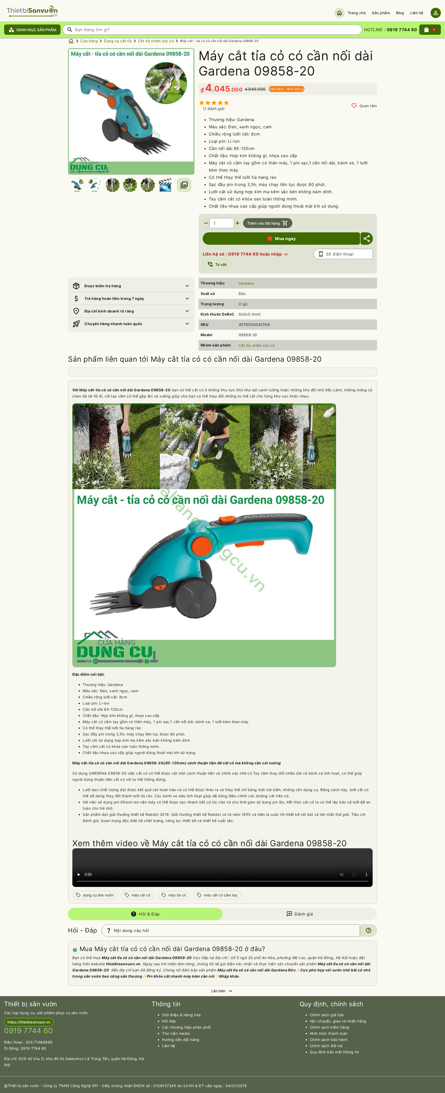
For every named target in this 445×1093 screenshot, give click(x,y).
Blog (400, 13)
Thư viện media (176, 1033)
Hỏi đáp (169, 1021)
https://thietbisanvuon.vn (28, 1022)
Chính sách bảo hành (329, 1039)
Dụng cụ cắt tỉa (118, 41)
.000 (236, 90)
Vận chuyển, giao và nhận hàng (338, 1021)
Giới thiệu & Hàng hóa (181, 1015)
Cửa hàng (89, 41)
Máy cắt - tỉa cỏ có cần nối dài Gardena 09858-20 (219, 41)
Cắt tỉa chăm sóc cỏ (156, 41)
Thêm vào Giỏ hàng (267, 223)
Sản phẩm (381, 13)
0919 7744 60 (33, 1048)
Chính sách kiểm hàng (329, 1027)
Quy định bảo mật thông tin (334, 1052)
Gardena (246, 283)
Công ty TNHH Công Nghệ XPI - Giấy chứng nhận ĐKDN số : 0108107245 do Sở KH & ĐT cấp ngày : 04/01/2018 (145, 1085)
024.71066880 (39, 1042)
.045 (221, 88)
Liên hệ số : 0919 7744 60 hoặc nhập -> (245, 254)
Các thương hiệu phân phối (186, 1027)
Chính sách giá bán (327, 1015)
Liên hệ (416, 13)
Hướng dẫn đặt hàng (180, 1039)
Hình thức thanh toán (329, 1033)
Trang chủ (357, 13)
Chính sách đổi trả (326, 1046)
